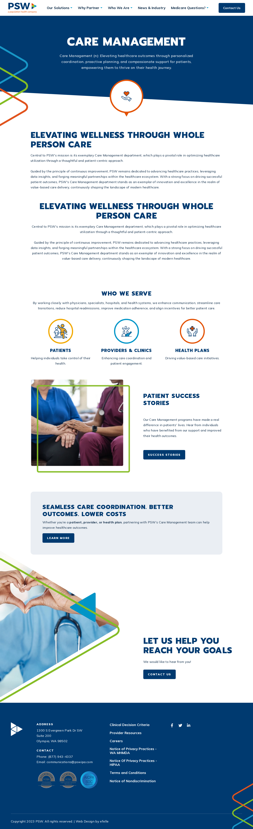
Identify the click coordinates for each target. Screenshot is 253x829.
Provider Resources (126, 733)
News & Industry (152, 8)
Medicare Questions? (188, 8)
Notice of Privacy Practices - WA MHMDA (133, 751)
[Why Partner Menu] (101, 7)
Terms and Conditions (128, 773)
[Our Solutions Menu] (71, 7)
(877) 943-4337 (60, 757)
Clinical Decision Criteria (129, 725)
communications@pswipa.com (70, 762)
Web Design (85, 821)
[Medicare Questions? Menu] (208, 7)
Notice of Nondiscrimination (133, 781)
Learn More (58, 538)
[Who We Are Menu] (131, 7)
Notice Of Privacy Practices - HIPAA (133, 763)
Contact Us (232, 8)
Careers (116, 741)
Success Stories (164, 455)
